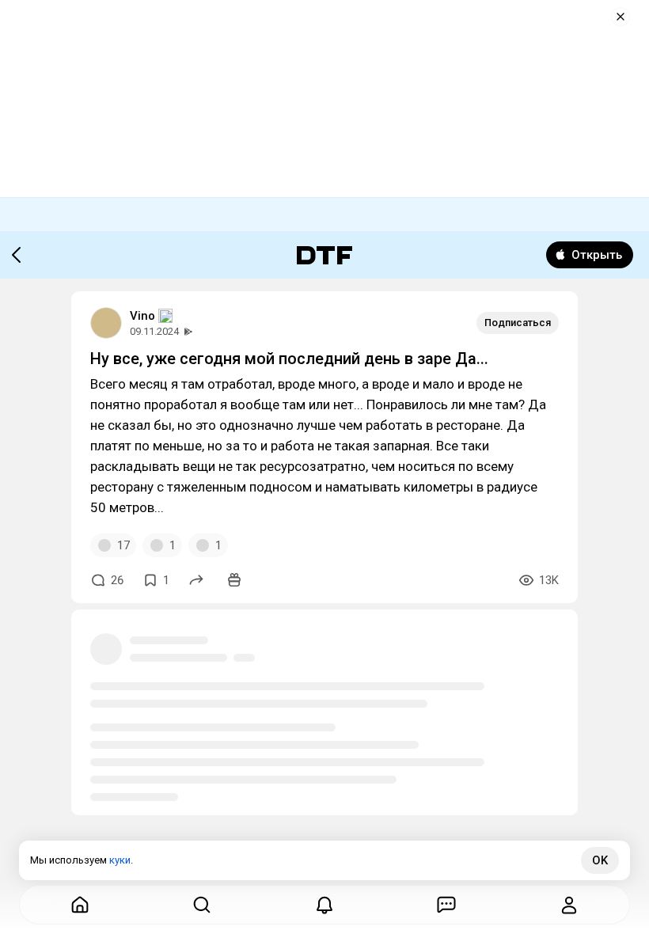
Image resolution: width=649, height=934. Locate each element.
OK (600, 860)
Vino (142, 316)
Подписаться (517, 322)
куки (120, 860)
